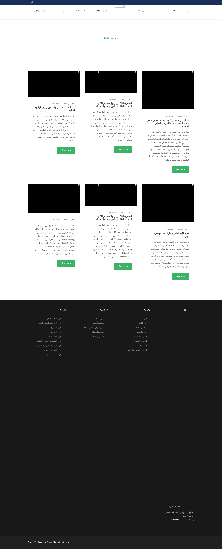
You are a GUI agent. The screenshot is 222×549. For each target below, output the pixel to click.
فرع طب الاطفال (53, 355)
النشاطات (62, 11)
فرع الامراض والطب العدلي (49, 323)
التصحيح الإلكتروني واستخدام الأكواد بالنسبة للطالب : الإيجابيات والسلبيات (113, 218)
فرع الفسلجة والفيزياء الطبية (49, 341)
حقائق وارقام (98, 336)
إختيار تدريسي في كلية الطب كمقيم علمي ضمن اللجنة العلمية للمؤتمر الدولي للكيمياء (168, 123)
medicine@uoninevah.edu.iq (182, 520)
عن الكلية (174, 11)
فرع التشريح (56, 327)
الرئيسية (189, 11)
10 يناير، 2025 (183, 116)
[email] (193, 2)
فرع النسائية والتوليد (52, 350)
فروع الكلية (140, 11)
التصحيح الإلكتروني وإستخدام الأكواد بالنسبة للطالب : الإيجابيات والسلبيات (113, 105)
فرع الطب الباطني (53, 336)
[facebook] (188, 2)
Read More (180, 169)
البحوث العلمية (79, 11)
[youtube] (183, 2)
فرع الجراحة (56, 332)
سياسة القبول (98, 332)
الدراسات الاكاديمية (100, 11)
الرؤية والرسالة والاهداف (93, 327)
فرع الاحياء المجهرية (52, 318)
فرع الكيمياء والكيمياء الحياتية (48, 346)
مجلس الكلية (158, 11)
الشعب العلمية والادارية (41, 11)
